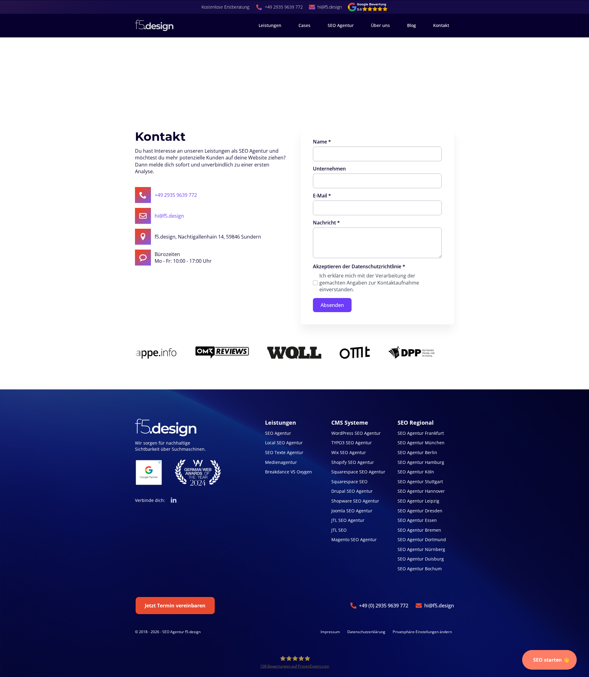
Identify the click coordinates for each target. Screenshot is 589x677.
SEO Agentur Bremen (419, 530)
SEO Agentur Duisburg (421, 559)
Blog (411, 25)
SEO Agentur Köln (416, 472)
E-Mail (322, 195)
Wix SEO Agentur (348, 452)
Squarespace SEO (349, 481)
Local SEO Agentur (284, 443)
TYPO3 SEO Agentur (351, 443)
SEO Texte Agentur (284, 452)
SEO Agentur (341, 25)
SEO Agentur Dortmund (422, 539)
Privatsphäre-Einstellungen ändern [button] (422, 631)
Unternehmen (329, 168)
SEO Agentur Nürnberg (421, 549)
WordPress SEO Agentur (356, 433)
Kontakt (441, 25)
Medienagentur (281, 462)
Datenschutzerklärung (366, 631)
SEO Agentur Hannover (421, 491)
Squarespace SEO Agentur (358, 472)
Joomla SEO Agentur (351, 511)
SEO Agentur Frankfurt (421, 433)
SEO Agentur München (421, 443)
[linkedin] (173, 500)
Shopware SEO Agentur (355, 501)
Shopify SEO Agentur (352, 462)
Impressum (330, 631)
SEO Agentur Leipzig (418, 501)
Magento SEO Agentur (354, 539)
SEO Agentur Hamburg (421, 462)
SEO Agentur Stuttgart (420, 481)
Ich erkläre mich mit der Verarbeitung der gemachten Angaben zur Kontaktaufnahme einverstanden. (369, 282)
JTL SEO (339, 530)
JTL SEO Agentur (347, 520)
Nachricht (326, 222)
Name (322, 141)
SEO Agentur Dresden (420, 511)
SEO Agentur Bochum (420, 569)
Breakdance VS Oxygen (288, 472)
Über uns (380, 25)
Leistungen (270, 25)
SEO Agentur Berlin (417, 452)
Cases (304, 25)
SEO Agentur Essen (417, 520)
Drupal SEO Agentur (352, 491)
